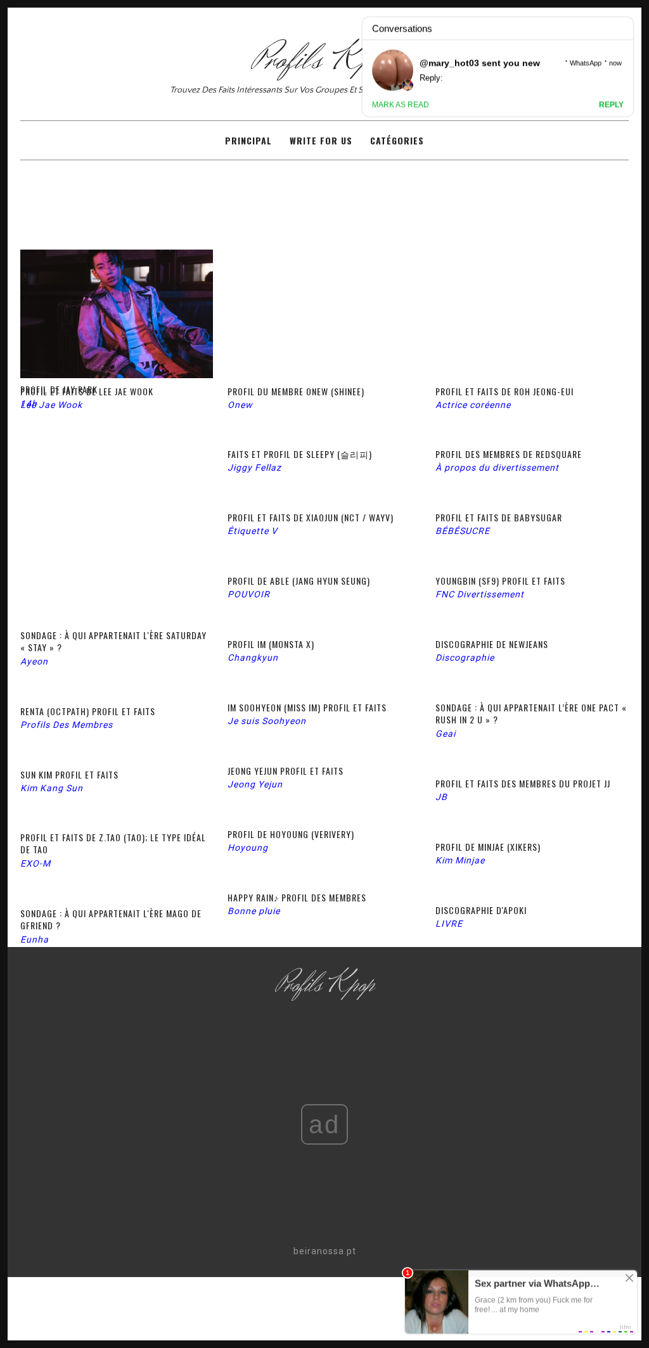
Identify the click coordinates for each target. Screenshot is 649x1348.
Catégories (397, 140)
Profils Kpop (325, 60)
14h (28, 403)
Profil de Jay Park (59, 389)
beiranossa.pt (324, 1251)
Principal (248, 140)
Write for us (321, 140)
